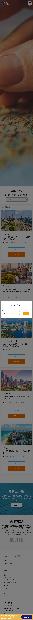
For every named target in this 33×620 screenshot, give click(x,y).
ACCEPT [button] (25, 314)
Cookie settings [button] (16, 314)
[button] (26, 617)
